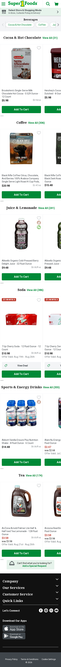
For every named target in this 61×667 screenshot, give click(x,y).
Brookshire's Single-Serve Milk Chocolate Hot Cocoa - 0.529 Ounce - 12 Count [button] (20, 93)
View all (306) (36, 122)
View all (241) (46, 208)
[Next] (57, 25)
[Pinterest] (46, 611)
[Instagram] (51, 611)
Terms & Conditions (29, 659)
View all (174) (34, 475)
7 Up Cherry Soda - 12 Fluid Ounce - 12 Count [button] (21, 348)
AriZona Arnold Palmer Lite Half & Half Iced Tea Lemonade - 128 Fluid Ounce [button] (20, 531)
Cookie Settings (49, 659)
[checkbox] (39, 48)
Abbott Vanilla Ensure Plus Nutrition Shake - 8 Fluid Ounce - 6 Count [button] (20, 442)
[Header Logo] (22, 3)
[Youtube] (56, 611)
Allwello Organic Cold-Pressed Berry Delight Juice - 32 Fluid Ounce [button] (20, 262)
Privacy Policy (11, 659)
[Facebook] (41, 611)
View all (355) (51, 387)
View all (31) (50, 37)
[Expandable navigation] (3, 4)
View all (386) (35, 290)
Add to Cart (21, 109)
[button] (48, 4)
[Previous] (3, 25)
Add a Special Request (34, 566)
